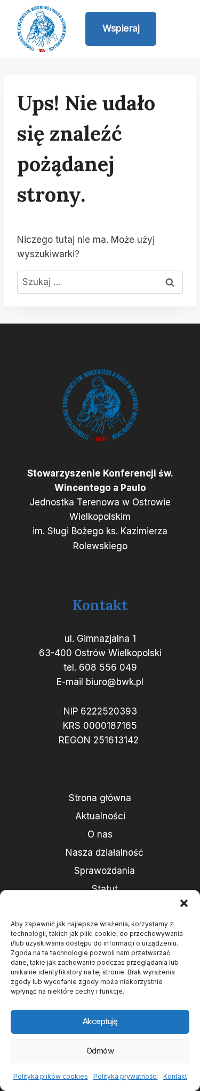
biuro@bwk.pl (114, 682)
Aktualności (100, 816)
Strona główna (100, 798)
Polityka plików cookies (50, 1076)
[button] (184, 903)
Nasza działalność (104, 852)
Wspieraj (120, 28)
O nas (100, 834)
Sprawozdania (104, 870)
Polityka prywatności (125, 1076)
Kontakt (175, 1076)
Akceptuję (100, 1021)
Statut (105, 888)
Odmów (100, 1051)
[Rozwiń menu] (174, 29)
